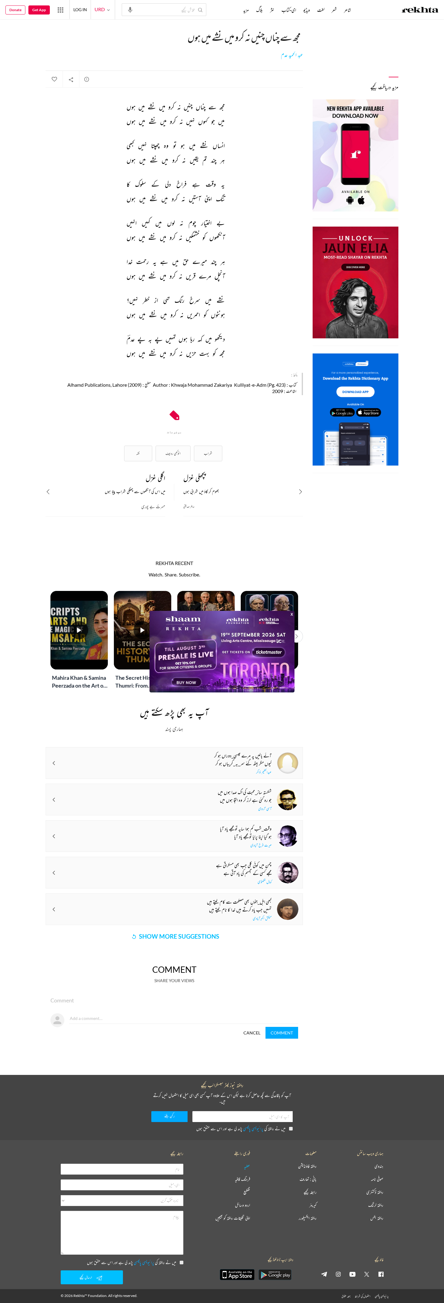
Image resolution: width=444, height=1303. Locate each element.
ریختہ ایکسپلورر (308, 1218)
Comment (282, 1032)
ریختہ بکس (376, 1218)
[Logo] (420, 10)
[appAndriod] (275, 1274)
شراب (208, 453)
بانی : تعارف (308, 1179)
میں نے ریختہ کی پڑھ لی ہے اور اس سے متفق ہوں (240, 1128)
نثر (272, 10)
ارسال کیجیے (85, 1277)
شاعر (347, 10)
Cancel (251, 1032)
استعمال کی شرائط (362, 1296)
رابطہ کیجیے (310, 1192)
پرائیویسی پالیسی (253, 1128)
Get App (39, 10)
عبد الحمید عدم (292, 55)
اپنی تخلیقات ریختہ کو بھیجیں (232, 1218)
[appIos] (237, 1274)
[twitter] (367, 1274)
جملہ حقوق (346, 1296)
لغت (320, 10)
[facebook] (381, 1274)
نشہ (138, 453)
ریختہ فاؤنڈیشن (307, 1166)
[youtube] (352, 1274)
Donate (15, 10)
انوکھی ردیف (173, 453)
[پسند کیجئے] (54, 79)
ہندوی (379, 1166)
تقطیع (246, 1192)
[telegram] (324, 1274)
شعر (334, 10)
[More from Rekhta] (60, 9)
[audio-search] (130, 9)
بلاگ (259, 10)
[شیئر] (71, 79)
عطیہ (247, 1166)
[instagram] (338, 1274)
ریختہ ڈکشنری (374, 1192)
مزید (246, 10)
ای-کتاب (289, 10)
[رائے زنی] (86, 79)
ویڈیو (306, 10)
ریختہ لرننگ (375, 1205)
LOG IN (80, 9)
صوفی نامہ (377, 1179)
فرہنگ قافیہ (242, 1179)
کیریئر (313, 1205)
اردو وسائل (242, 1205)
